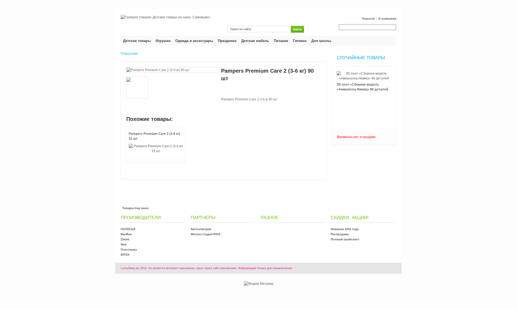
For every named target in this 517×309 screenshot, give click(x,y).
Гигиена (299, 41)
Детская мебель (255, 41)
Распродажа (340, 234)
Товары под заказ (135, 208)
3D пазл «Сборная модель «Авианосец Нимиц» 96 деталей (362, 87)
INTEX (125, 254)
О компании (387, 18)
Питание (281, 41)
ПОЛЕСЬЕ (128, 229)
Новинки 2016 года (345, 229)
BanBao (126, 234)
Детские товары (137, 41)
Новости (368, 18)
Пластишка (129, 249)
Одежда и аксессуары (194, 41)
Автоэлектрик (201, 229)
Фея (123, 244)
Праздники (227, 41)
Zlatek (125, 239)
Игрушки (163, 41)
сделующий (364, 145)
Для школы (321, 41)
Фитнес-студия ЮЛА (206, 234)
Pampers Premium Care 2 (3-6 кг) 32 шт (154, 136)
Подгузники (129, 53)
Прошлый (364, 66)
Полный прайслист (345, 239)
